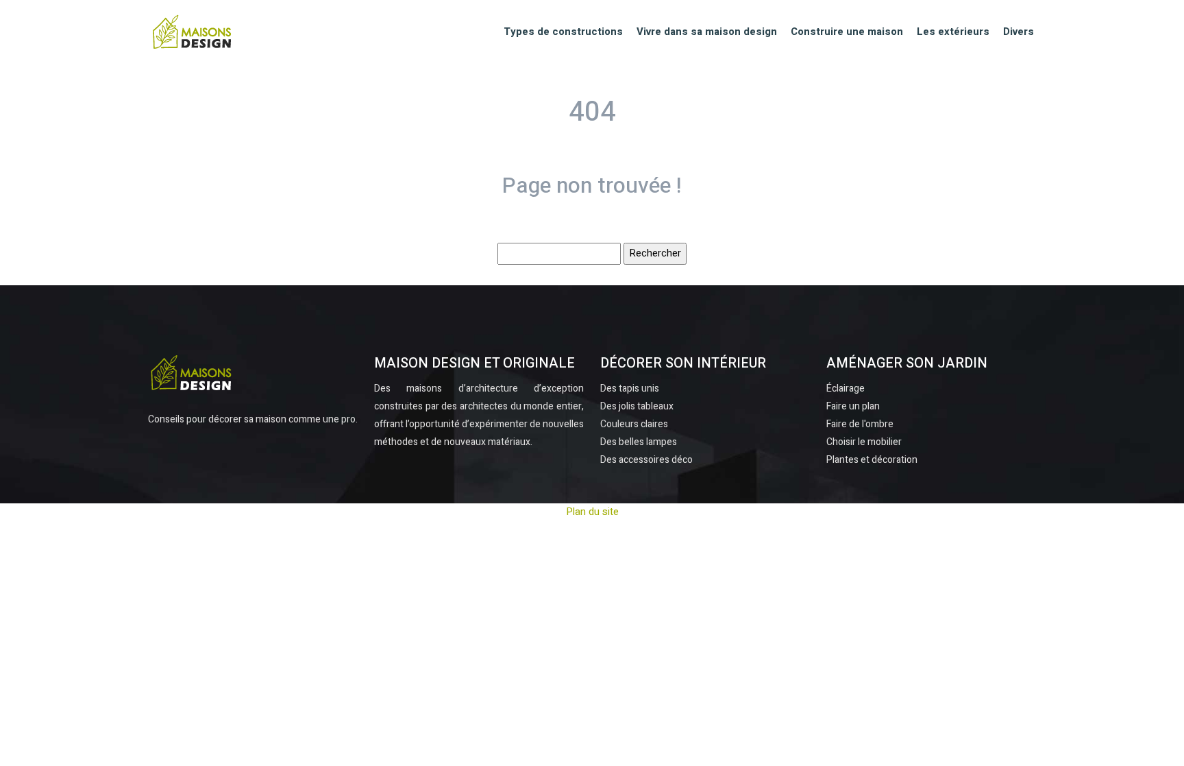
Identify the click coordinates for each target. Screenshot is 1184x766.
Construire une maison (847, 31)
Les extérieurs (953, 31)
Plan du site (592, 511)
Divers (1018, 31)
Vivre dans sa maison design (707, 31)
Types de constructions (563, 31)
